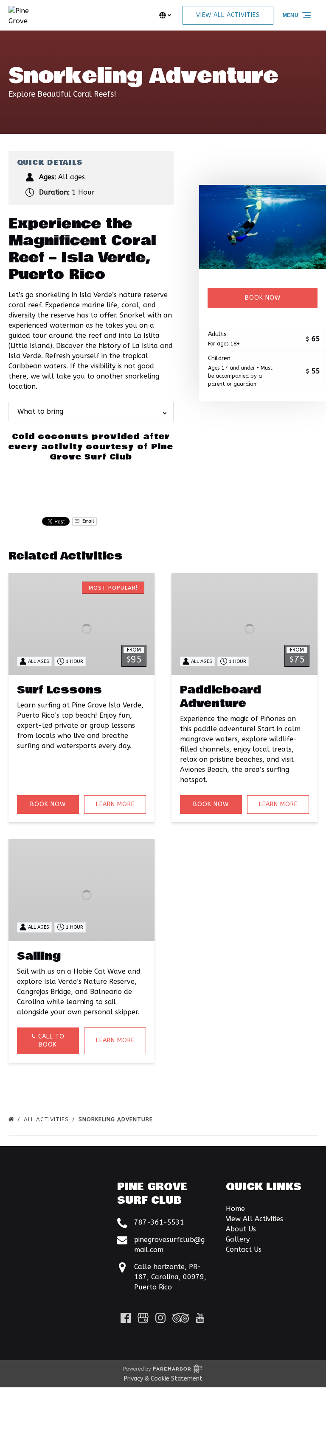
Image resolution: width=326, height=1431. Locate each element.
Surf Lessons (59, 690)
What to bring (40, 411)
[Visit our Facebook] (126, 1318)
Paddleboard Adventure (220, 697)
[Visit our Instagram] (160, 1318)
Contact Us (243, 1249)
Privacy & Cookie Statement (163, 1378)
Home (235, 1209)
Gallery (238, 1239)
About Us (241, 1229)
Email (87, 521)
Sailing (39, 956)
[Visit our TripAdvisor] (180, 1318)
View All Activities (254, 1219)
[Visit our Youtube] (200, 1318)
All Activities (47, 1119)
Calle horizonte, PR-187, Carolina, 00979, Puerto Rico (170, 1277)
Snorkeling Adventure (117, 1119)
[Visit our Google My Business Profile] (143, 1318)
